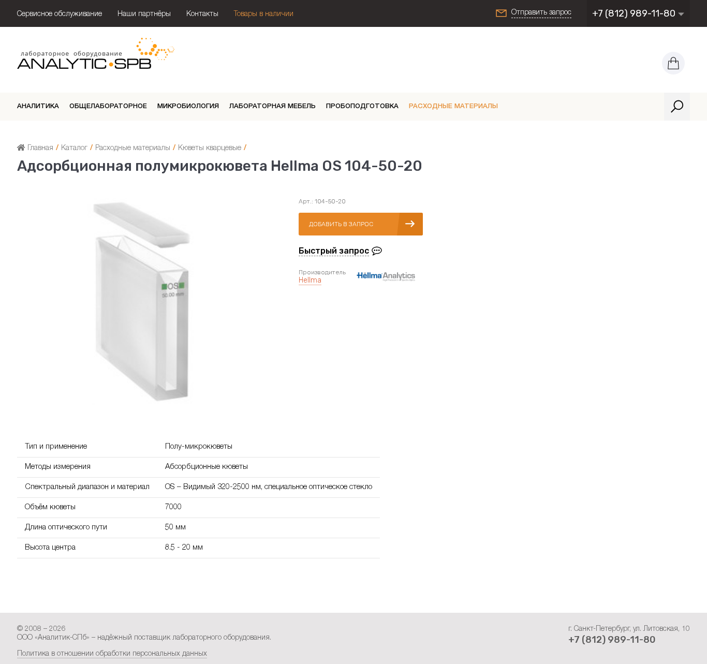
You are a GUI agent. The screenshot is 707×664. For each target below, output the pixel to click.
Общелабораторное (108, 107)
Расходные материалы (453, 107)
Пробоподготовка (362, 107)
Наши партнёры (144, 14)
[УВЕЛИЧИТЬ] (142, 403)
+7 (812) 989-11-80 (634, 13)
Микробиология (188, 107)
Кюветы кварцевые (209, 148)
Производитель (322, 272)
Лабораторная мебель (272, 107)
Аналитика (38, 107)
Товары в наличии (263, 14)
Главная (39, 148)
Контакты (202, 14)
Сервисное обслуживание (59, 14)
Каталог (74, 148)
